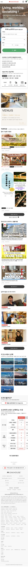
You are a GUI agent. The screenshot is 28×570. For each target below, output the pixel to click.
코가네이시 (15, 523)
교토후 (2, 541)
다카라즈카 (3, 549)
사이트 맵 (7, 482)
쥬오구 (6, 516)
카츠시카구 (16, 520)
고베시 (12, 549)
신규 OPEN (10, 85)
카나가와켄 (3, 534)
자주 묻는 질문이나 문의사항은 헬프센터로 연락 (15, 467)
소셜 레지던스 (22, 85)
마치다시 (10, 523)
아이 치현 (2, 538)
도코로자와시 (21, 527)
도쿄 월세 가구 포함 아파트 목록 (9, 62)
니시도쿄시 (13, 524)
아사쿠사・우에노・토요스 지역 (6, 514)
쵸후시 (7, 523)
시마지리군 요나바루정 (5, 561)
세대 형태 (16, 78)
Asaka (21, 529)
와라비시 (17, 529)
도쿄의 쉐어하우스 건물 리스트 (8, 64)
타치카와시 (8, 521)
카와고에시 (8, 529)
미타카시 (17, 521)
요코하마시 (3, 536)
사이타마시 (3, 527)
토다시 (12, 527)
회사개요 (21, 476)
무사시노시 (13, 521)
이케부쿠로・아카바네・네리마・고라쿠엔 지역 (9, 509)
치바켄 (2, 531)
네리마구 (7, 520)
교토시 (2, 542)
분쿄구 (18, 516)
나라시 (2, 554)
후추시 (21, 521)
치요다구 (2, 516)
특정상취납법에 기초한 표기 (7, 478)
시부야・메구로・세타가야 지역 (6, 512)
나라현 (2, 553)
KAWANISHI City (17, 549)
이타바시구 (3, 520)
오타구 (19, 517)
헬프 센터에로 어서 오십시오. (15, 403)
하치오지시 (3, 521)
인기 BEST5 (10, 75)
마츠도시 (18, 532)
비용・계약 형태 (5, 78)
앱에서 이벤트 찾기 (13, 217)
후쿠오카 (2, 557)
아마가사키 (8, 549)
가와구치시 (8, 527)
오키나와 (2, 559)
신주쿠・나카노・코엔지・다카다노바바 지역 (8, 510)
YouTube (19, 489)
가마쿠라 (18, 536)
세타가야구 (23, 517)
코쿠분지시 (24, 523)
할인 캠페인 (16, 85)
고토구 (6, 517)
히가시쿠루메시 (3, 524)
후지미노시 (13, 529)
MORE (21, 25)
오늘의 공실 (4, 75)
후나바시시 (8, 532)
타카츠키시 (10, 546)
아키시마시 (3, 523)
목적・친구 (12, 78)
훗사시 (22, 524)
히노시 (20, 523)
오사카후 (2, 544)
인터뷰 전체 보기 (14, 348)
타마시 (8, 524)
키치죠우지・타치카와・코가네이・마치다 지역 (9, 508)
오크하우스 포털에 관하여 (7, 476)
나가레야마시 (13, 532)
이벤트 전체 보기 (14, 214)
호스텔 (7, 485)
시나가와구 (10, 517)
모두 (5, 85)
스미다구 (2, 517)
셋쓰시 (5, 546)
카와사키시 (8, 536)
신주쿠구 (14, 516)
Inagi (25, 524)
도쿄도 (2, 506)
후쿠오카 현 (3, 556)
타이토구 (22, 516)
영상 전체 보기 (14, 286)
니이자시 (15, 527)
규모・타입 (18, 75)
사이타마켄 (3, 526)
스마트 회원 (21, 480)
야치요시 (22, 532)
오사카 (2, 546)
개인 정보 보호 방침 (21, 478)
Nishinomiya (23, 549)
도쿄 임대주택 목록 (6, 66)
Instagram (14, 489)
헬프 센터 (7, 480)
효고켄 (2, 548)
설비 (14, 75)
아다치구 (11, 520)
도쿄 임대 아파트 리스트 (7, 61)
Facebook (9, 489)
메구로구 (15, 517)
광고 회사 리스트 (21, 482)
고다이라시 (18, 524)
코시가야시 (3, 529)
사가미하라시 (13, 536)
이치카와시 (3, 532)
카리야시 (2, 539)
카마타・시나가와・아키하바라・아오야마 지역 (9, 513)
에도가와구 (21, 520)
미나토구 (10, 516)
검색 (15, 50)
